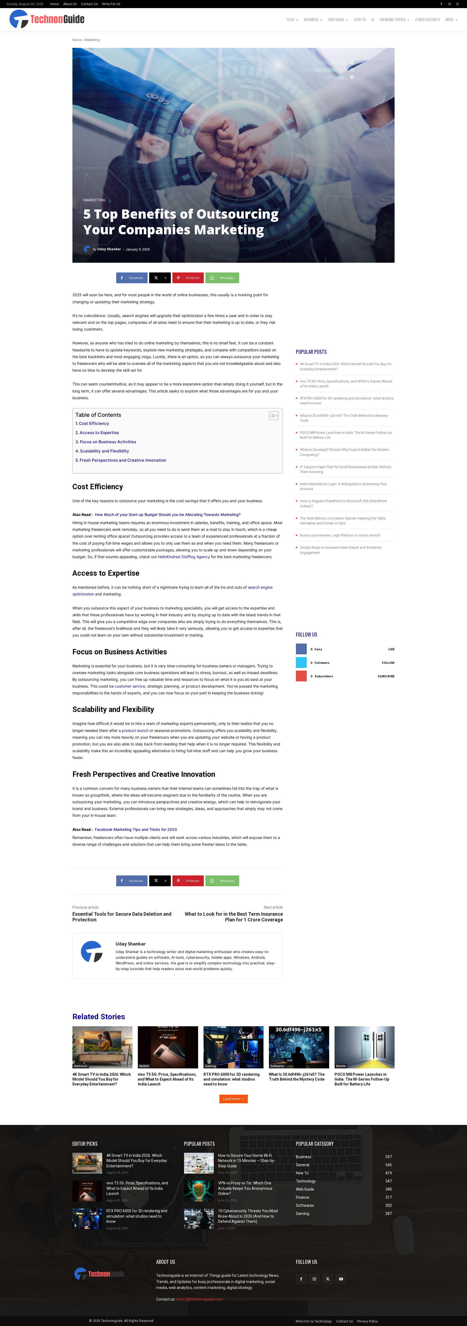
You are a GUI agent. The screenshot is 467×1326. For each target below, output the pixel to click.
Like (391, 649)
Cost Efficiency (94, 423)
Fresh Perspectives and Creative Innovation (123, 460)
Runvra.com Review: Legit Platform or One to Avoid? (340, 535)
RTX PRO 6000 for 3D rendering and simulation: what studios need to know (232, 1079)
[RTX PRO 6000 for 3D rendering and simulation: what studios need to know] (233, 1047)
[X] (458, 4)
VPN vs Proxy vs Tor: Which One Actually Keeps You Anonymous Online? (245, 1188)
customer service (130, 686)
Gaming (210, 1066)
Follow (388, 663)
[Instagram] (449, 4)
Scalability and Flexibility (104, 451)
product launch (135, 730)
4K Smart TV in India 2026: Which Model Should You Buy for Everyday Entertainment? (101, 1079)
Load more (231, 1099)
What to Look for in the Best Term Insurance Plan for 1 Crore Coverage (234, 916)
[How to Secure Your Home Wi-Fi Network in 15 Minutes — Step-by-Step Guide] (199, 1163)
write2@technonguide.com (199, 1299)
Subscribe (386, 676)
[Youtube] (341, 1279)
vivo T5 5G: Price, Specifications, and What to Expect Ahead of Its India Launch (167, 1079)
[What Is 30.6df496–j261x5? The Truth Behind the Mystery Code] (299, 1047)
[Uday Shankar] (88, 249)
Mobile (144, 1066)
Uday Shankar (109, 249)
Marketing (92, 40)
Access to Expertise (99, 432)
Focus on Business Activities (108, 441)
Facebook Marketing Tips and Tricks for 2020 (136, 829)
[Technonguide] (18, 19)
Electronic (80, 1066)
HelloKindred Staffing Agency (184, 556)
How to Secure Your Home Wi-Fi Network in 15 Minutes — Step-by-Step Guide (246, 1160)
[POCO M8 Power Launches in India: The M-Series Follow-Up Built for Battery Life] (365, 1047)
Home (76, 40)
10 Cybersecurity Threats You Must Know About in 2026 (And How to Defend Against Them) (248, 1216)
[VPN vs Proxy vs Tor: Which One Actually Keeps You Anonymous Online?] (199, 1191)
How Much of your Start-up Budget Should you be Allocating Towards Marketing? (168, 514)
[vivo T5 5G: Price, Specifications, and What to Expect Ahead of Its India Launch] (168, 1047)
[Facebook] (441, 4)
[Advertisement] (345, 310)
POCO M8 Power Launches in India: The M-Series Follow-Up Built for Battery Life (362, 1079)
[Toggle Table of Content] (271, 415)
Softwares (277, 1066)
